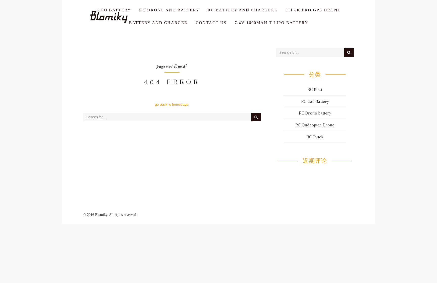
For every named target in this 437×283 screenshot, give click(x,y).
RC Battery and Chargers (242, 10)
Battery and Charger (158, 23)
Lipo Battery (113, 10)
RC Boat (315, 89)
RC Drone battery (315, 113)
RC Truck (315, 136)
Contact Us (211, 23)
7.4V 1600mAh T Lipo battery (271, 23)
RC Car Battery (315, 101)
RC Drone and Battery (169, 10)
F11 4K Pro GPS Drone (313, 10)
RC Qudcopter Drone (314, 124)
